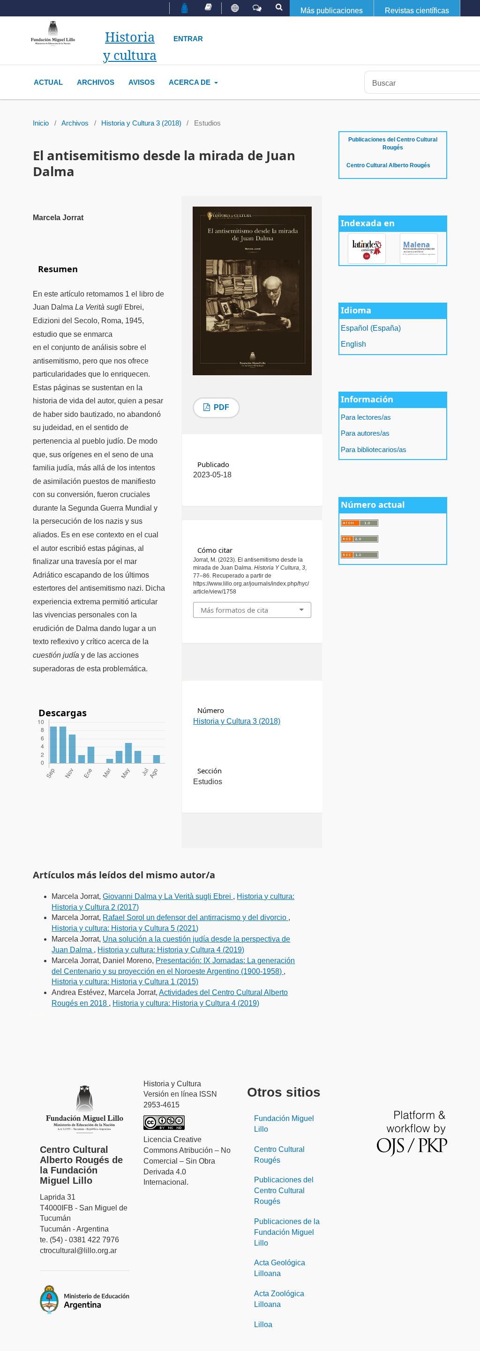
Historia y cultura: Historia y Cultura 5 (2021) (125, 928)
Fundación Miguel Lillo (284, 1123)
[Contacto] (257, 8)
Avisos (141, 82)
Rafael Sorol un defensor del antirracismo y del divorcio (195, 917)
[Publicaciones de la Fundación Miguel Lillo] (208, 7)
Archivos (95, 82)
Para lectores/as (366, 417)
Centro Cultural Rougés (279, 1154)
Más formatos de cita (234, 610)
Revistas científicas (417, 11)
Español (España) (371, 328)
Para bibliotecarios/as (373, 449)
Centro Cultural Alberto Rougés (388, 165)
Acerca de (190, 82)
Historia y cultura (130, 46)
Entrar (188, 39)
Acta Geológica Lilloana (279, 1268)
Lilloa (263, 1325)
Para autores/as (365, 433)
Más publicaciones (331, 11)
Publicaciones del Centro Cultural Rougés (392, 143)
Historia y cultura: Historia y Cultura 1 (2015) (125, 982)
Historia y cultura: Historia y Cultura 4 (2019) (171, 950)
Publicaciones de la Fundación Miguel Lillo (287, 1232)
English (353, 344)
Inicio (41, 123)
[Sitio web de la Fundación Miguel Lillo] (185, 9)
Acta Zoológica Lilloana (279, 1299)
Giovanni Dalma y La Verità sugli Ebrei (168, 896)
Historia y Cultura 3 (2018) (141, 123)
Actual (48, 82)
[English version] (235, 8)
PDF (220, 407)
